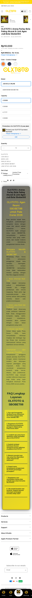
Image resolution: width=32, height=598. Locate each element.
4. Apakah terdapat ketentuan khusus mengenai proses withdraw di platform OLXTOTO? (16, 447)
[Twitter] (11, 181)
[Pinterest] (14, 181)
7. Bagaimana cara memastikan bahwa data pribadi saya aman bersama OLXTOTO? (16, 480)
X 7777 (5, 112)
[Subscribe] (25, 570)
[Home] (11, 11)
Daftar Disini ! (25, 2)
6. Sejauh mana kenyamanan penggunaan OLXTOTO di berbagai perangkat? (15, 469)
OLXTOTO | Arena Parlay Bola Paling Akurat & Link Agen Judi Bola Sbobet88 (16, 2)
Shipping (10, 48)
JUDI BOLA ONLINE (9, 84)
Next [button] (30, 2)
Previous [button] (2, 2)
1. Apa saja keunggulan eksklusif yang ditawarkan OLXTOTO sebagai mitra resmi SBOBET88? (15, 415)
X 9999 (5, 100)
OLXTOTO (12, 588)
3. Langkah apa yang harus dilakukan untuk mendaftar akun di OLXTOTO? (16, 436)
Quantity (4, 143)
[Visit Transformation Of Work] (16, 74)
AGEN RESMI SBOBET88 (10, 90)
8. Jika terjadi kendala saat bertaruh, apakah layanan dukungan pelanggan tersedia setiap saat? (15, 491)
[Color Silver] (15, 64)
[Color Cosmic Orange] (3, 64)
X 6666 (5, 118)
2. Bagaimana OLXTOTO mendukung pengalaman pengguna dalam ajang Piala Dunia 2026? (15, 426)
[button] (2, 11)
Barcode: (13, 36)
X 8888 (5, 106)
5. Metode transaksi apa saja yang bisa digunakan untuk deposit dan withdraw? (15, 458)
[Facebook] (8, 181)
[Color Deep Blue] (9, 64)
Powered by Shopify (21, 588)
